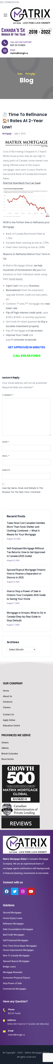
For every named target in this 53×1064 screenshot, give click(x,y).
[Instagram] (22, 891)
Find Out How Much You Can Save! (21, 183)
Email (6, 456)
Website (6, 470)
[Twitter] (14, 891)
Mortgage (30, 74)
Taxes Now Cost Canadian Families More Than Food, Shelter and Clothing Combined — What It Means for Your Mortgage (26, 528)
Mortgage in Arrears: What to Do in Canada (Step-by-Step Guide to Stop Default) (26, 616)
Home (20, 74)
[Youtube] (31, 891)
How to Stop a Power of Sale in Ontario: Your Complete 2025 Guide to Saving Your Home (26, 595)
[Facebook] (6, 891)
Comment (8, 395)
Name (5, 442)
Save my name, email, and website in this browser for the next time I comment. (22, 490)
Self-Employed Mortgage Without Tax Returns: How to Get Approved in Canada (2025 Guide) (26, 552)
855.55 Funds (14, 1013)
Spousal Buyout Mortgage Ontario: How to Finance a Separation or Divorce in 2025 (26, 573)
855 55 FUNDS (17, 45)
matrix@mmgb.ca (16, 1034)
